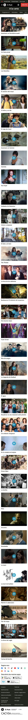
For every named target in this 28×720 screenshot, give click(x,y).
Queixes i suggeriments (20, 692)
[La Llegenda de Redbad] (14, 368)
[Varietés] (14, 158)
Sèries (21, 12)
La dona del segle (6, 640)
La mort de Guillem (7, 584)
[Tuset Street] (14, 330)
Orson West (4, 471)
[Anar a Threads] (22, 668)
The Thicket (4, 262)
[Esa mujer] (14, 176)
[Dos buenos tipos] (14, 312)
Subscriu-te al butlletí (6, 695)
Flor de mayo (5, 621)
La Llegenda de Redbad (8, 377)
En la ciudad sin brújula (8, 452)
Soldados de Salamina (8, 206)
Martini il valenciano (7, 602)
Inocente (4, 527)
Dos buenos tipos (6, 321)
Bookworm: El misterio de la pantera (12, 300)
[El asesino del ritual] (14, 82)
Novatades (4, 546)
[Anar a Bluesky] (19, 668)
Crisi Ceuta (22, 1)
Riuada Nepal (15, 1)
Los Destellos (5, 71)
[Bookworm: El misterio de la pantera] (14, 291)
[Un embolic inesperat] (14, 424)
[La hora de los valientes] (14, 272)
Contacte (3, 687)
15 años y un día (6, 110)
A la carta (14, 8)
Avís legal (17, 700)
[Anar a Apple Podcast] (5, 671)
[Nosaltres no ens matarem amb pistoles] (14, 406)
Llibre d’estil (17, 697)
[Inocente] (14, 518)
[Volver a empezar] (14, 216)
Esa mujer (4, 185)
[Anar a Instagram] (9, 668)
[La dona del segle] (14, 631)
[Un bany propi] (14, 43)
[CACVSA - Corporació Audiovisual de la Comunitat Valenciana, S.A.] (12, 713)
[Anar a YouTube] (15, 668)
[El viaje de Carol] (14, 120)
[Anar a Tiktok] (12, 668)
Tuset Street (5, 339)
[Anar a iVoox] (2, 671)
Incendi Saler (7, 1)
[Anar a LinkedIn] (9, 671)
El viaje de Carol (6, 129)
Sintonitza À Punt (19, 689)
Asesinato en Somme (7, 148)
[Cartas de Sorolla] (14, 650)
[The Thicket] (14, 253)
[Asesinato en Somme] (14, 139)
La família (4, 490)
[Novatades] (14, 537)
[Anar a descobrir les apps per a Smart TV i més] (13, 681)
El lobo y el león (6, 244)
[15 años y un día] (14, 101)
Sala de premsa (4, 689)
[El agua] (14, 387)
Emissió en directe (5, 692)
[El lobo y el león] (14, 235)
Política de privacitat (6, 704)
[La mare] (14, 556)
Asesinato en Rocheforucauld (10, 33)
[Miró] (14, 500)
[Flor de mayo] (14, 612)
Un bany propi (5, 52)
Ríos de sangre (5, 358)
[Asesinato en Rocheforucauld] (14, 24)
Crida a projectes (19, 695)
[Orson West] (14, 462)
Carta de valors (4, 697)
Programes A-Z (6, 12)
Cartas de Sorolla (6, 659)
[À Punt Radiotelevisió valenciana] (9, 709)
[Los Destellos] (14, 62)
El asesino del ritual (7, 91)
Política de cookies (19, 704)
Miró (2, 509)
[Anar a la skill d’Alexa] (3, 681)
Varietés (3, 167)
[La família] (14, 481)
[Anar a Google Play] (6, 677)
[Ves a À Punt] (7, 5)
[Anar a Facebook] (2, 668)
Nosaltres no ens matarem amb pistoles (13, 415)
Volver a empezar (6, 225)
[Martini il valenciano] (14, 594)
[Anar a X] (5, 668)
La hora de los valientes (8, 281)
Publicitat (17, 687)
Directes (24, 5)
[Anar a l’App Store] (17, 677)
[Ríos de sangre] (14, 349)
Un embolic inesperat (8, 433)
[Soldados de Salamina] (14, 197)
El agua (3, 396)
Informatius (14, 12)
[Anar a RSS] (12, 671)
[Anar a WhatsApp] (25, 668)
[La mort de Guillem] (14, 575)
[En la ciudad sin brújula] (14, 443)
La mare (3, 565)
